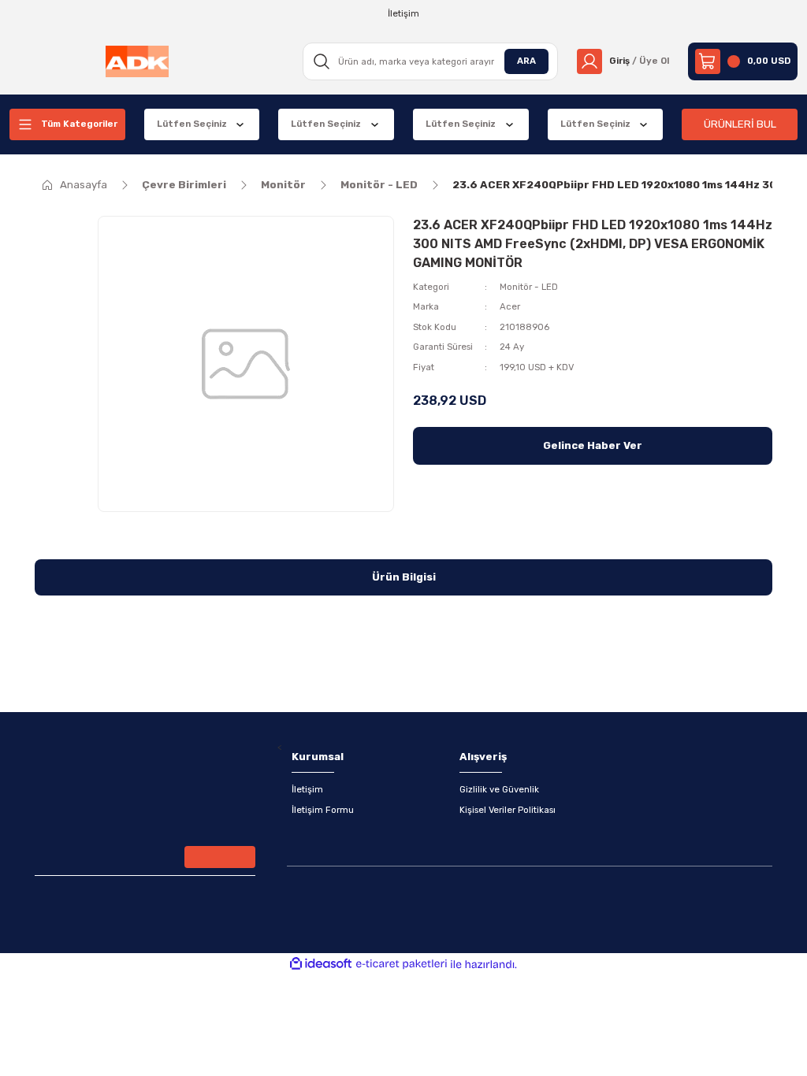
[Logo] (137, 61)
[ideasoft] (320, 964)
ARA (526, 60)
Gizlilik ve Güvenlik (499, 789)
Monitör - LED (529, 286)
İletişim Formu (323, 809)
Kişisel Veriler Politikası (507, 809)
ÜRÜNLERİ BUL (740, 124)
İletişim (307, 789)
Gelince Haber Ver (592, 445)
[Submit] (219, 857)
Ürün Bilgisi (404, 577)
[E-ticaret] (401, 964)
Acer (510, 306)
